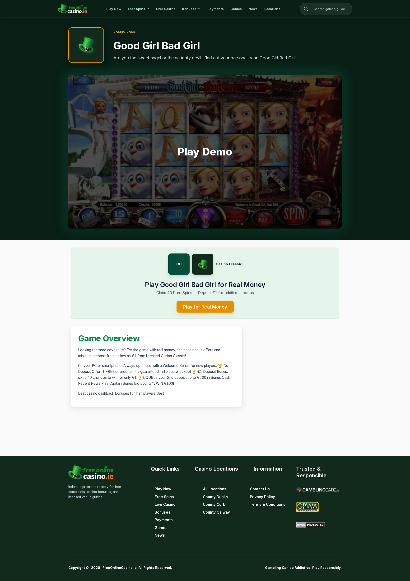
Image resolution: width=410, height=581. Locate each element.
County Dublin (215, 497)
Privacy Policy (262, 497)
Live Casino (165, 9)
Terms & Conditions (267, 504)
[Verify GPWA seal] (307, 507)
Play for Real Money (205, 307)
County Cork (214, 504)
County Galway (216, 512)
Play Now (113, 9)
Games (236, 9)
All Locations (214, 489)
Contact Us (260, 489)
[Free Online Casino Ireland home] (72, 8)
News (253, 9)
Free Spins (136, 9)
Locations (272, 9)
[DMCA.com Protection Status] (310, 525)
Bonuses (189, 9)
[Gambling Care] (317, 490)
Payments (215, 9)
